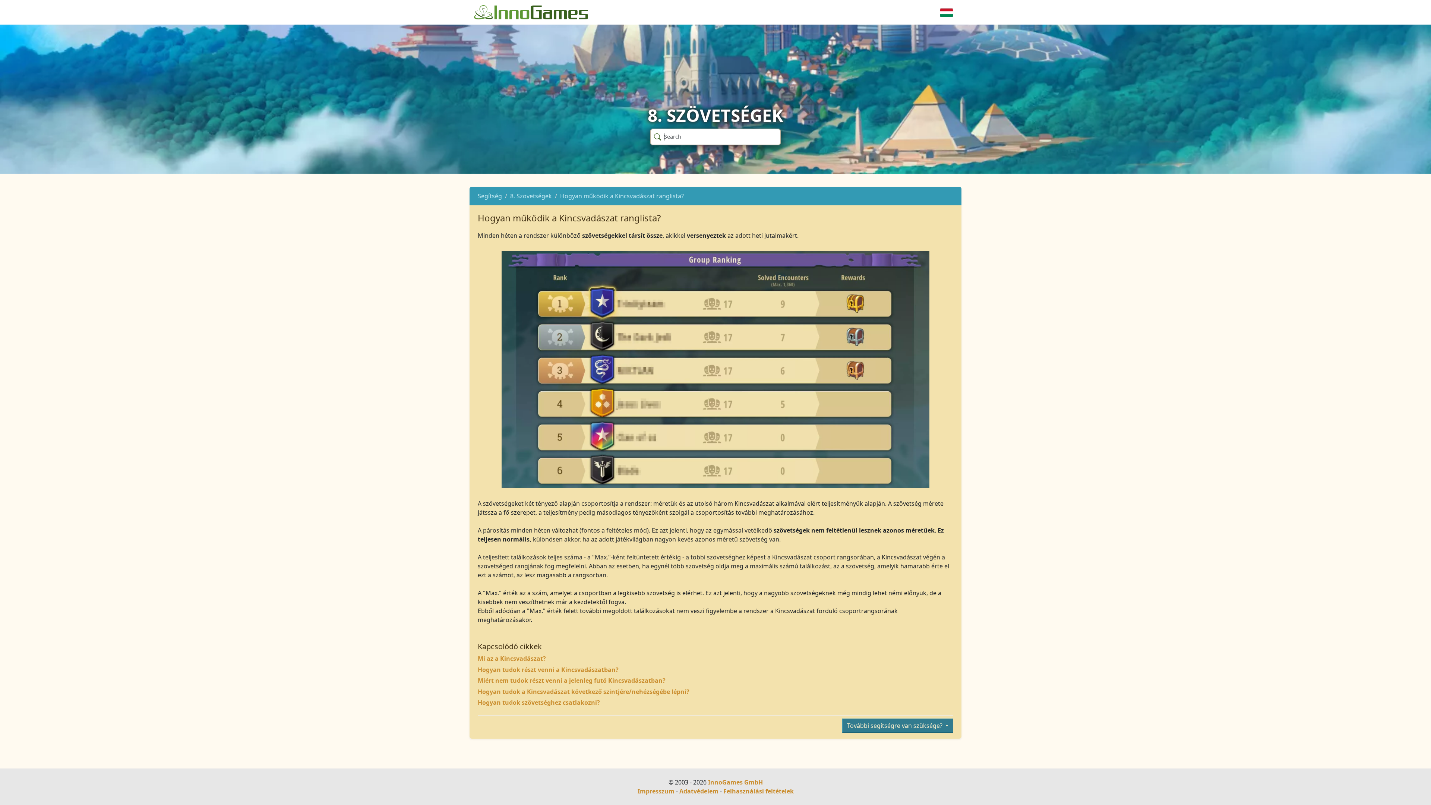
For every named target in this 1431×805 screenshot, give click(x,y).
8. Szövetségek (531, 196)
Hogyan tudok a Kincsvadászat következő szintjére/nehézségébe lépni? (583, 692)
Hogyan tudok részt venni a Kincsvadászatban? (548, 670)
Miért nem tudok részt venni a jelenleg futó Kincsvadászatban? (572, 680)
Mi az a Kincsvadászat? (512, 658)
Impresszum (656, 791)
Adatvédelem (698, 791)
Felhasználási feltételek (758, 791)
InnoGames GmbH (735, 782)
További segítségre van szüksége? (895, 726)
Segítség (490, 196)
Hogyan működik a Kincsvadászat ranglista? (622, 196)
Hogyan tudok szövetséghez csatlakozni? (539, 702)
